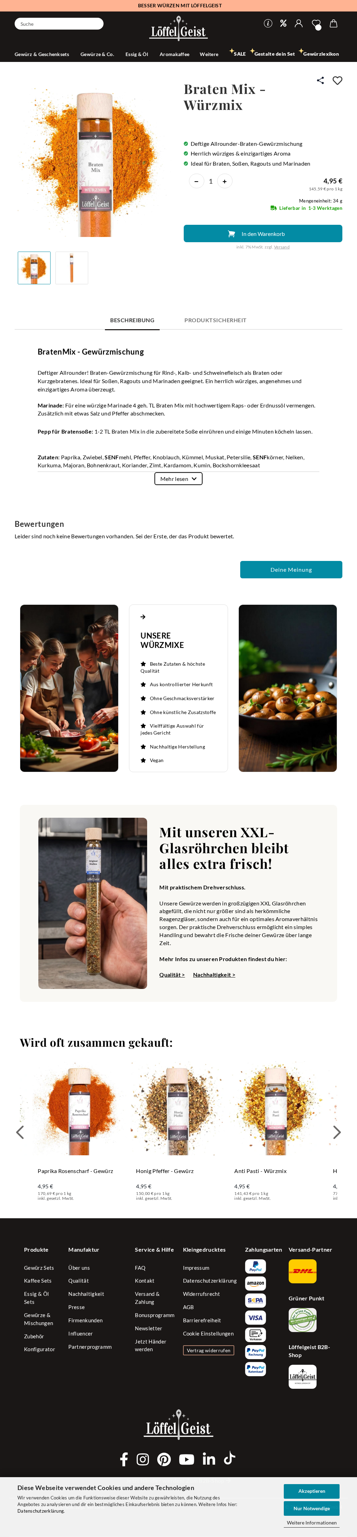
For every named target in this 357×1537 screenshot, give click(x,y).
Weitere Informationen (312, 1523)
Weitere (209, 54)
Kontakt (144, 1280)
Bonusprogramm (154, 1315)
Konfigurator (39, 1349)
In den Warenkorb (263, 233)
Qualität (78, 1280)
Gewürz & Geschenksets (42, 54)
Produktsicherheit (215, 320)
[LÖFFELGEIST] (178, 29)
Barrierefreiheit (202, 1320)
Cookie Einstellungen (208, 1333)
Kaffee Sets (38, 1280)
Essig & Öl (137, 54)
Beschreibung (132, 320)
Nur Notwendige (312, 1508)
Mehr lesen (174, 478)
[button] (298, 23)
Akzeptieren (311, 1491)
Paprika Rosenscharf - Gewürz (75, 1170)
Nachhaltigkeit (86, 1294)
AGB (188, 1307)
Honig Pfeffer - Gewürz (164, 1170)
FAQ (140, 1268)
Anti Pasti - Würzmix (260, 1170)
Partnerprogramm (90, 1347)
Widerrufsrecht (201, 1294)
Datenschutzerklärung (40, 1511)
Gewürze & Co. (98, 54)
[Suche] (95, 23)
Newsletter (148, 1328)
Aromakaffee (174, 54)
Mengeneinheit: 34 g (320, 201)
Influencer (80, 1333)
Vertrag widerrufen (209, 1350)
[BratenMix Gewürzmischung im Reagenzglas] (95, 158)
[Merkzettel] (316, 23)
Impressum (196, 1268)
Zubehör (34, 1336)
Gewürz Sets (39, 1268)
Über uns (79, 1268)
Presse (76, 1307)
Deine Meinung (291, 569)
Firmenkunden (85, 1320)
